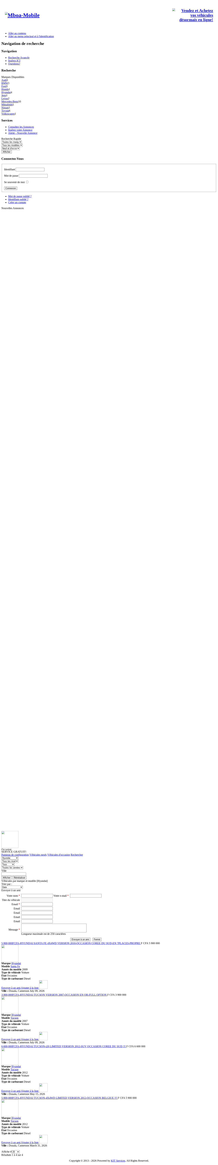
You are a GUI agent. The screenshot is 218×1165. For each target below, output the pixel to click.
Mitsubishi (7, 104)
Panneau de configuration (15, 854)
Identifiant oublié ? (18, 199)
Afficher (6, 877)
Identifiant (9, 169)
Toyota (5, 110)
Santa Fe (15, 966)
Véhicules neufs (38, 854)
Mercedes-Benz (9, 101)
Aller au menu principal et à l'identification (31, 36)
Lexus (4, 98)
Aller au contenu (17, 33)
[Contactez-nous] (192, 20)
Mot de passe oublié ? (20, 196)
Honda (5, 89)
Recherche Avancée (18, 57)
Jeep (3, 95)
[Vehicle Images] (9, 960)
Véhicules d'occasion (58, 854)
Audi (4, 80)
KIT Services (118, 1160)
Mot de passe (11, 175)
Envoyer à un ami (11, 987)
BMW (4, 83)
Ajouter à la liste (30, 987)
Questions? (14, 63)
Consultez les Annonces (21, 126)
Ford (3, 86)
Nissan (5, 107)
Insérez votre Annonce (20, 129)
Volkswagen (8, 113)
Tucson (14, 1017)
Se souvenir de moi (14, 182)
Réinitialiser (19, 877)
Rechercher (77, 854)
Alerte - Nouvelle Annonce (22, 133)
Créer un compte (17, 202)
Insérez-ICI (14, 60)
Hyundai (6, 92)
